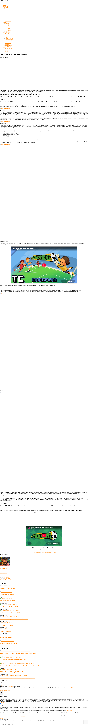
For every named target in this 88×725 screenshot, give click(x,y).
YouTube (33, 552)
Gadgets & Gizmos (9, 38)
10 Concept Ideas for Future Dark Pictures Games (13, 659)
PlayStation (10, 25)
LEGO (6, 51)
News (4, 18)
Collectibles (5, 47)
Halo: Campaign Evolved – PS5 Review (10, 606)
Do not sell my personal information (8, 689)
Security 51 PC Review (6, 637)
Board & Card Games (9, 48)
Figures (6, 50)
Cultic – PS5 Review (5, 631)
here (64, 96)
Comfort (7, 35)
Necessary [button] (2, 702)
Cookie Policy (5, 7)
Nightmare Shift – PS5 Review (8, 600)
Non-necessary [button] (3, 718)
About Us (5, 3)
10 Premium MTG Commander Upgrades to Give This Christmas (17, 678)
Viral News (10, 686)
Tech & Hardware (6, 32)
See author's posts (3, 573)
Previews (7, 31)
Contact (4, 8)
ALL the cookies (73, 687)
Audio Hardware (8, 33)
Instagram (47, 552)
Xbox (9, 28)
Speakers (7, 44)
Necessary (4, 703)
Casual (5, 578)
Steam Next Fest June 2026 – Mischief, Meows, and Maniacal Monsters (18, 653)
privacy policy (69, 710)
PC (8, 24)
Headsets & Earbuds (9, 39)
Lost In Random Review (6, 579)
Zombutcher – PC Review (7, 625)
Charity (4, 5)
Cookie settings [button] (3, 690)
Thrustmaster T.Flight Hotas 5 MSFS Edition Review (14, 619)
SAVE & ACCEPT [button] (4, 723)
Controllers (7, 37)
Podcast (54, 552)
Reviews (7, 23)
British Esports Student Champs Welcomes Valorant (11, 580)
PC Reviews (6, 577)
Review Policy (6, 6)
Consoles (7, 36)
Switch (9, 26)
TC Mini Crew (8, 21)
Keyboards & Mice (9, 40)
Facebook (38, 552)
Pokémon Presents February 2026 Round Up (12, 672)
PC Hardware (8, 43)
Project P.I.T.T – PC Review (7, 588)
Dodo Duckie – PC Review (7, 594)
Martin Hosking (3, 568)
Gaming (4, 22)
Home (4, 2)
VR (8, 29)
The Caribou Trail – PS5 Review (8, 643)
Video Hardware (8, 45)
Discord (50, 552)
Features (4, 19)
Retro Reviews (11, 30)
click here (85, 712)
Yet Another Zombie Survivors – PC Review (11, 613)
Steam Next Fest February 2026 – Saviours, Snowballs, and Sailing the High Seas (21, 665)
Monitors (7, 41)
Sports (9, 578)
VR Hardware (8, 46)
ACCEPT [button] (9, 690)
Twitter (42, 552)
